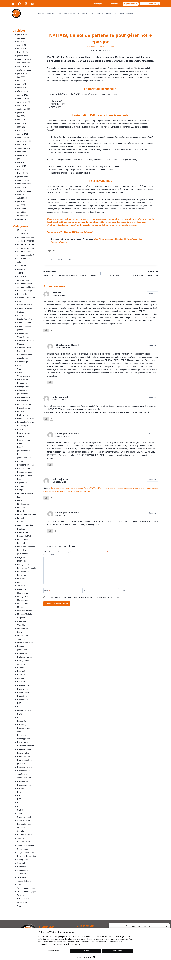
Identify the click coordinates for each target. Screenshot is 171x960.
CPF (19, 365)
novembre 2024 (24, 102)
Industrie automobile (26, 547)
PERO (68, 259)
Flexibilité (21, 511)
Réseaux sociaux (24, 767)
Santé (19, 813)
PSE (19, 703)
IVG (19, 582)
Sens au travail (23, 842)
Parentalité (22, 653)
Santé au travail (24, 817)
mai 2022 (21, 205)
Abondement (22, 234)
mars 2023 (21, 169)
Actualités (51, 13)
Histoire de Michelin (25, 536)
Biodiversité (22, 294)
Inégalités (21, 557)
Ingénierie (21, 561)
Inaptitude (21, 543)
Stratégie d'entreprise (26, 856)
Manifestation (23, 603)
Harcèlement (22, 532)
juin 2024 (21, 116)
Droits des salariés (25, 419)
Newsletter (114, 4)
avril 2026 (21, 45)
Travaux (20, 895)
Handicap (21, 529)
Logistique (21, 589)
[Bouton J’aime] (49, 251)
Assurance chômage (26, 287)
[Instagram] (25, 3)
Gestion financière (25, 525)
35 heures (21, 230)
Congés (20, 344)
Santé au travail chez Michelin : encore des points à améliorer (70, 274)
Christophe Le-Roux (66, 345)
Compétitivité (23, 337)
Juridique (21, 586)
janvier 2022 (22, 219)
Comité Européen (24, 319)
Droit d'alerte (22, 415)
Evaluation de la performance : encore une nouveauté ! (134, 274)
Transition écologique (26, 888)
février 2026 (22, 52)
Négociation (22, 618)
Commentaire (49, 554)
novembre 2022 (24, 184)
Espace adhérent (130, 4)
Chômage (21, 312)
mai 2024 (21, 120)
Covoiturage (22, 362)
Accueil (41, 13)
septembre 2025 (24, 70)
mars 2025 (21, 88)
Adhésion (21, 269)
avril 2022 (21, 209)
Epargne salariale (106, 46)
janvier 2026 (22, 56)
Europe (20, 490)
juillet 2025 (22, 73)
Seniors (20, 838)
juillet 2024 (22, 113)
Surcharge (21, 867)
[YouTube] (13, 3)
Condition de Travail (25, 340)
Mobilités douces (24, 611)
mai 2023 (21, 162)
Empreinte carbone (25, 465)
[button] (166, 926)
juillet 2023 (22, 155)
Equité (20, 479)
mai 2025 (21, 81)
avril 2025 (21, 84)
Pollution (21, 682)
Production (22, 696)
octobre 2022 (22, 187)
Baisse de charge (24, 291)
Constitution (22, 358)
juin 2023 (21, 159)
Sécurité (20, 831)
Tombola (20, 884)
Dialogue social (23, 397)
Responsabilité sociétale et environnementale (25, 774)
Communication (24, 323)
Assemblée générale (26, 283)
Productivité (22, 699)
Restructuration (24, 785)
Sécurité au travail (25, 835)
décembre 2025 (24, 59)
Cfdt (19, 301)
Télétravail (21, 874)
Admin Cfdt (97, 50)
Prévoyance (22, 689)
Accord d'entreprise (25, 241)
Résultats (21, 788)
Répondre (152, 293)
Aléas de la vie (23, 276)
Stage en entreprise (25, 852)
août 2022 (21, 194)
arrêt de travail (23, 280)
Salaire (20, 810)
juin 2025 (21, 77)
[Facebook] (19, 3)
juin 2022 (21, 201)
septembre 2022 (24, 191)
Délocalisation (23, 379)
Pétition (20, 678)
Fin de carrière (23, 504)
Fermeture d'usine (25, 493)
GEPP (20, 522)
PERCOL (59, 259)
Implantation (22, 540)
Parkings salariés (24, 657)
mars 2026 (21, 49)
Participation (22, 668)
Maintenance (22, 593)
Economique (22, 426)
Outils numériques (25, 643)
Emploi (20, 461)
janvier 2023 (22, 177)
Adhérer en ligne (96, 4)
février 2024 (22, 130)
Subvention (22, 863)
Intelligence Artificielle (26, 568)
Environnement (23, 468)
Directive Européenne (26, 404)
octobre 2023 (22, 145)
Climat (20, 315)
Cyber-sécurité (23, 376)
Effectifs (20, 429)
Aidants (20, 273)
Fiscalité (21, 507)
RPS (19, 799)
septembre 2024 (24, 109)
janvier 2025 (22, 95)
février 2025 (22, 91)
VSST (19, 906)
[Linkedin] (32, 3)
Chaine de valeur (24, 305)
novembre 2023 (24, 141)
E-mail (86, 591)
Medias (20, 607)
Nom (47, 591)
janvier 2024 (22, 134)
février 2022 (22, 216)
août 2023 (21, 152)
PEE (50, 259)
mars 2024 (21, 127)
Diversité (21, 411)
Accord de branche (25, 248)
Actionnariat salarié (25, 255)
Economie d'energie (25, 422)
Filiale (19, 497)
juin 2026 (21, 38)
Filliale (20, 500)
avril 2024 (21, 123)
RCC (19, 717)
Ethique (20, 486)
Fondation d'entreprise (26, 515)
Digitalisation (22, 401)
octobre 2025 (22, 66)
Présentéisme (23, 685)
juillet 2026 (22, 34)
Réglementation (24, 749)
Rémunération (23, 753)
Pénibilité (21, 675)
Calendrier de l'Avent (26, 298)
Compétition (22, 333)
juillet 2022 (22, 198)
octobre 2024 (22, 105)
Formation (21, 518)
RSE (19, 806)
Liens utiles (119, 13)
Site (124, 591)
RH (18, 795)
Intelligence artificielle (26, 564)
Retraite (20, 792)
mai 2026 (21, 41)
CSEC (20, 372)
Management (22, 596)
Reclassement (23, 742)
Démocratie (22, 383)
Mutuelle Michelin (24, 614)
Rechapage (22, 724)
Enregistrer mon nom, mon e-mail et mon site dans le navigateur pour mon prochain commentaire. (83, 597)
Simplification (23, 849)
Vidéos (109, 13)
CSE (19, 369)
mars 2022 (21, 212)
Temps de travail (24, 881)
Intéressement (23, 571)
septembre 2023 (24, 148)
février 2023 (22, 173)
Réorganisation (23, 756)
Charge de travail (24, 308)
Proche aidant (23, 692)
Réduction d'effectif (25, 746)
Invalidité (21, 579)
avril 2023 (21, 166)
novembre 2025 (24, 63)
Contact (129, 13)
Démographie (23, 387)
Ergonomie (22, 483)
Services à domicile (25, 845)
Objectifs (21, 625)
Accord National (24, 251)
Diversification (23, 408)
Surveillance (22, 870)
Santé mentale (23, 820)
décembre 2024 (24, 98)
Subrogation (22, 860)
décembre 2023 (24, 137)
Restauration (22, 781)
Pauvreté (21, 671)
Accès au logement (25, 237)
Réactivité (21, 721)
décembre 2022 (24, 180)
